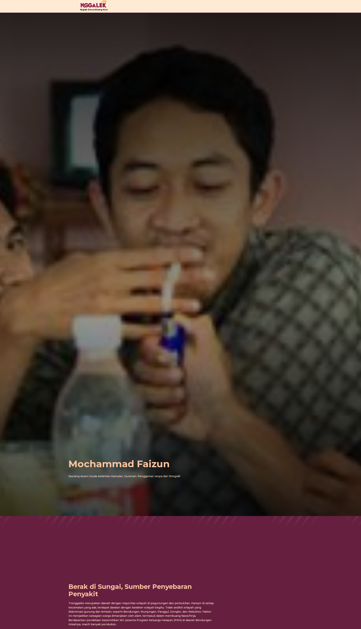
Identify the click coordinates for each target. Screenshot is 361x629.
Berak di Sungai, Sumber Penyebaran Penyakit (130, 590)
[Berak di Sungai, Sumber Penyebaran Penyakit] (141, 537)
